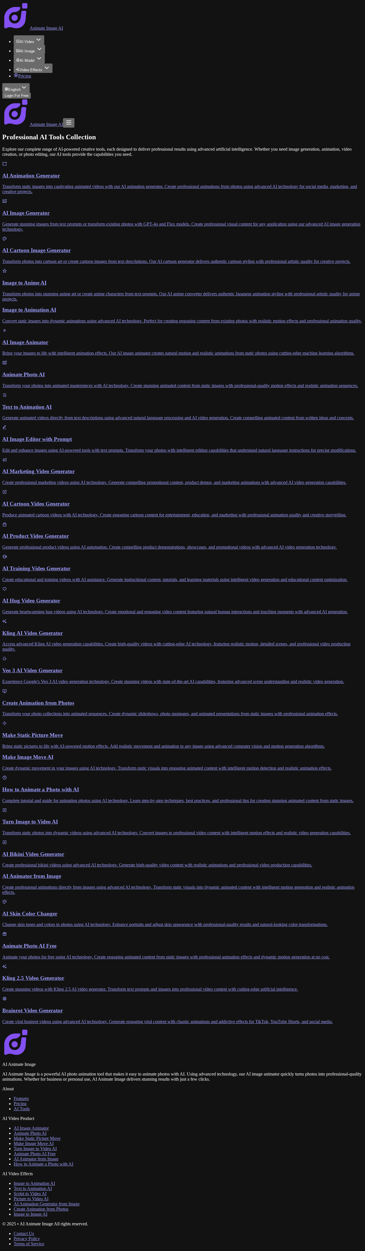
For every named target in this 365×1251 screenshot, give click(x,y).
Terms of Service (29, 1243)
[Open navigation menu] (68, 123)
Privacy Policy (27, 1238)
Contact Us (24, 1233)
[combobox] (16, 88)
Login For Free (17, 95)
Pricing (24, 75)
